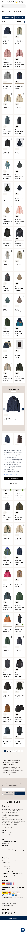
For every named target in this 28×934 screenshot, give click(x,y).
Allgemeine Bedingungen (10, 474)
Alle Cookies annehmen (13, 478)
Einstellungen (13, 483)
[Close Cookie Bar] (24, 447)
